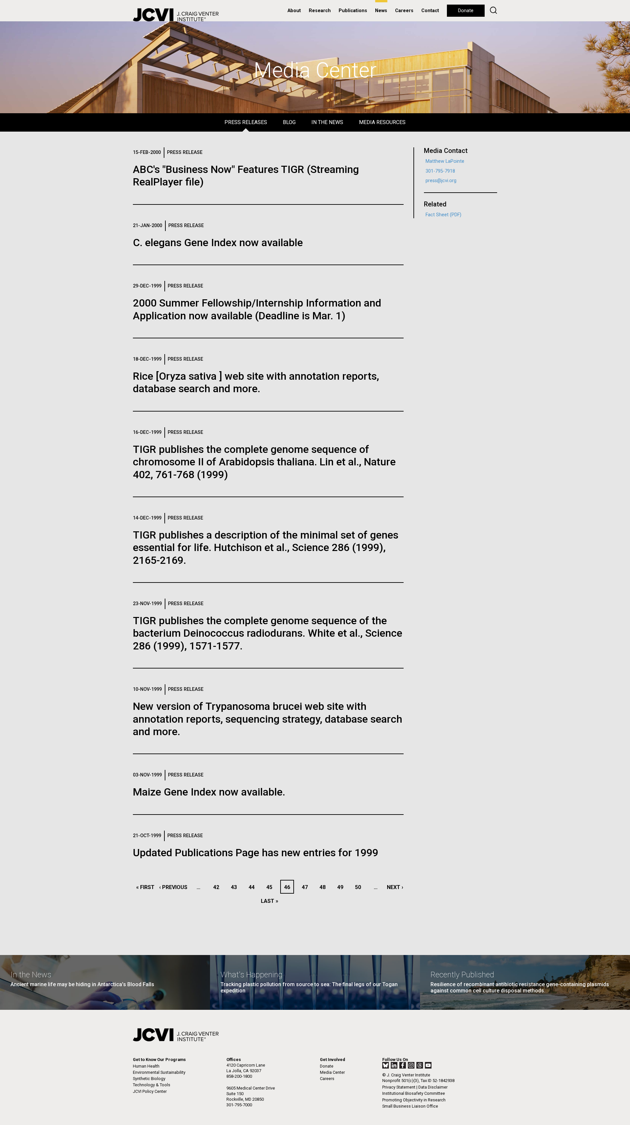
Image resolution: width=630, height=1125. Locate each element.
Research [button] (320, 10)
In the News (327, 122)
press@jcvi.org (441, 180)
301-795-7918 (440, 171)
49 (342, 887)
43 (236, 887)
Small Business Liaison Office (410, 1106)
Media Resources (382, 122)
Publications (353, 10)
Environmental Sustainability (159, 1072)
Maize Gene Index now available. (209, 792)
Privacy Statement (398, 1087)
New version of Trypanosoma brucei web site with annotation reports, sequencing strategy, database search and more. (267, 719)
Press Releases (245, 122)
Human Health (146, 1066)
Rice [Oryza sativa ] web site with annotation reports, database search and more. (256, 382)
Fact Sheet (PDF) (443, 215)
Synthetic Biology (149, 1078)
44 (253, 887)
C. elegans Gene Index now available (218, 242)
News (381, 10)
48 (324, 887)
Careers (404, 10)
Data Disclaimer (433, 1087)
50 (360, 887)
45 (271, 887)
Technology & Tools (151, 1084)
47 (306, 887)
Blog (289, 122)
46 (288, 887)
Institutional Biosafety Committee (413, 1093)
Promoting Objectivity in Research (414, 1099)
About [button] (294, 10)
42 (218, 887)
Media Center (332, 1072)
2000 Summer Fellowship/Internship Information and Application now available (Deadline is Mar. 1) (257, 309)
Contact (430, 10)
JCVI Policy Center (150, 1091)
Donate (465, 10)
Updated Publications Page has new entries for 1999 (255, 852)
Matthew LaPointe (445, 161)
